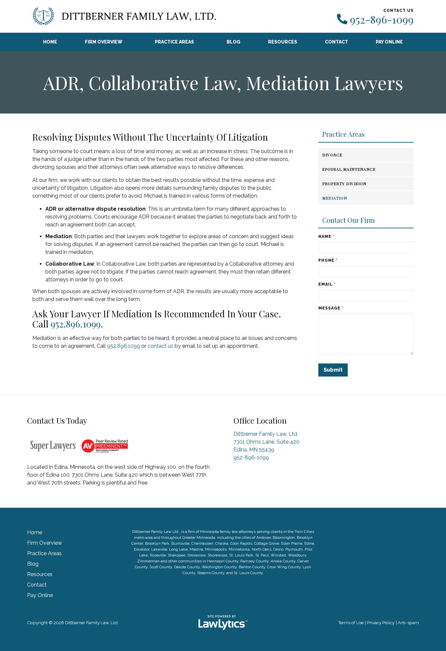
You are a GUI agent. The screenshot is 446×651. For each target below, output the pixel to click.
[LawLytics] (223, 622)
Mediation (334, 198)
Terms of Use (351, 622)
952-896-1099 (382, 19)
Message (330, 308)
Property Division (344, 183)
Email (327, 284)
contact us (160, 346)
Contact (336, 41)
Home (50, 41)
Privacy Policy (380, 622)
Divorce (332, 154)
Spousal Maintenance (348, 169)
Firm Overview (103, 41)
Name (326, 236)
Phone (327, 260)
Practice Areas (174, 41)
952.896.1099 (76, 324)
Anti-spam (408, 622)
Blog (233, 41)
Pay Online (389, 41)
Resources (282, 41)
